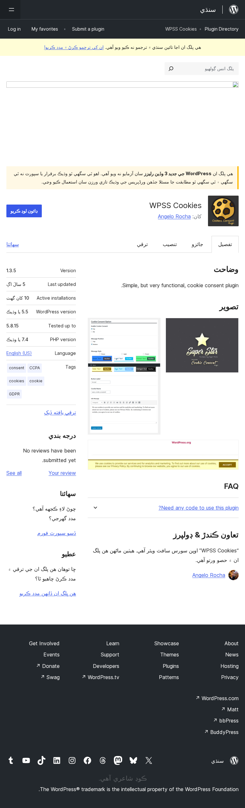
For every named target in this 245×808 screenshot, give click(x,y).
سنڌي (217, 761)
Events (51, 654)
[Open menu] (10, 9)
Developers (106, 666)
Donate (48, 666)
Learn (112, 643)
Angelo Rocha (174, 216)
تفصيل (225, 244)
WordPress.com (217, 698)
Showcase (166, 643)
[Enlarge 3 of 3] (230, 448)
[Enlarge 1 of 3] (230, 326)
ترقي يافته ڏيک (60, 412)
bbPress (226, 720)
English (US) (19, 353)
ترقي (142, 244)
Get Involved (44, 643)
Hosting (229, 666)
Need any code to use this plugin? (199, 508)
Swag (50, 677)
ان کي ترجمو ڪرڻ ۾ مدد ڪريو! (74, 47)
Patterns (169, 677)
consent (16, 367)
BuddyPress (221, 732)
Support (110, 654)
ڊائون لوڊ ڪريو (24, 210)
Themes (169, 654)
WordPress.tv (100, 677)
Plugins (171, 666)
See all (14, 473)
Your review (62, 473)
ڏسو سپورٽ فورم (56, 533)
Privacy (230, 677)
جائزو (197, 244)
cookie (35, 380)
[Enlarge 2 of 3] (152, 326)
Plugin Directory (222, 29)
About (232, 643)
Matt (230, 709)
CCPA (34, 367)
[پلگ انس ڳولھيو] (171, 68)
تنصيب (170, 244)
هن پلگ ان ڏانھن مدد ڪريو (47, 593)
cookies (16, 380)
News (232, 654)
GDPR (14, 394)
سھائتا (12, 244)
